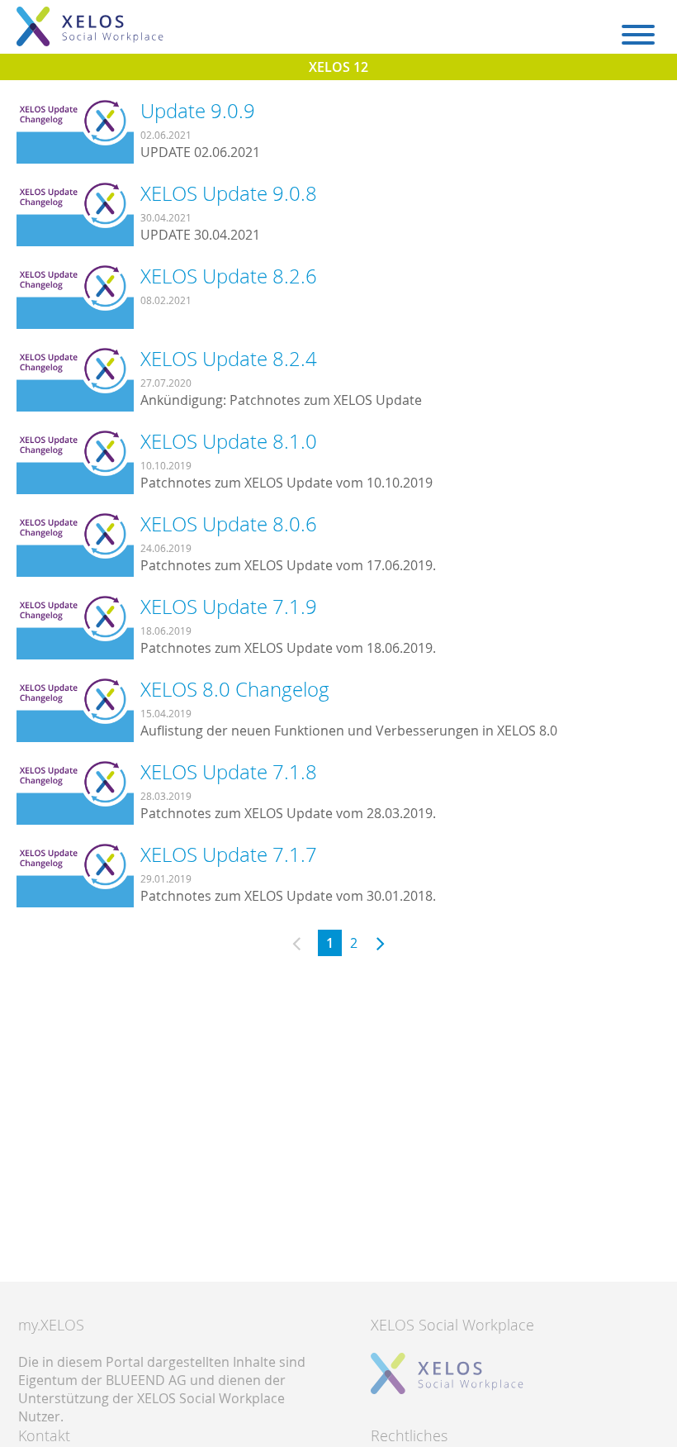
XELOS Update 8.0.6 (228, 524)
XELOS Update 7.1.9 (228, 606)
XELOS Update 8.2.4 (228, 358)
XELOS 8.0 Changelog (234, 689)
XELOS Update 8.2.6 (228, 276)
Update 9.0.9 (197, 111)
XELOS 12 (338, 67)
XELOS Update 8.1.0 (228, 441)
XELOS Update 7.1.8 (228, 772)
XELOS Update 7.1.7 (228, 854)
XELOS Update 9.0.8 (228, 193)
